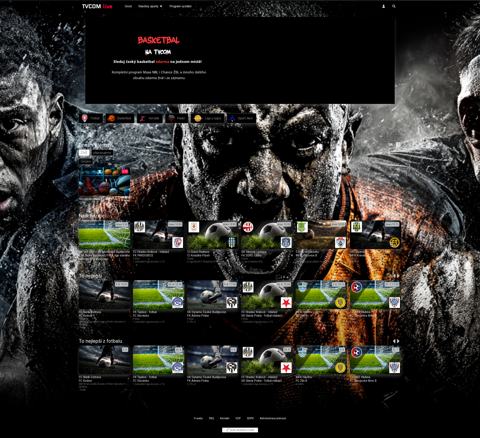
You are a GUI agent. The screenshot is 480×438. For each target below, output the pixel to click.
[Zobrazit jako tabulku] (391, 144)
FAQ (211, 418)
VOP (238, 418)
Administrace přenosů (273, 418)
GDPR (250, 418)
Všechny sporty (148, 6)
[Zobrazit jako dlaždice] (398, 144)
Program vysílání (180, 6)
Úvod (128, 6)
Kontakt (224, 418)
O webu (198, 418)
